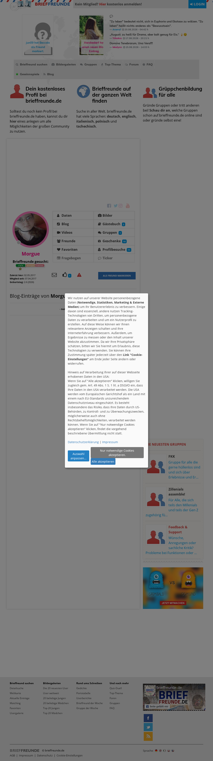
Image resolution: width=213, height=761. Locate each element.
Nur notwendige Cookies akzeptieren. (117, 453)
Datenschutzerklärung (83, 442)
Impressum (110, 442)
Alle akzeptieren (103, 461)
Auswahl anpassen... (79, 456)
